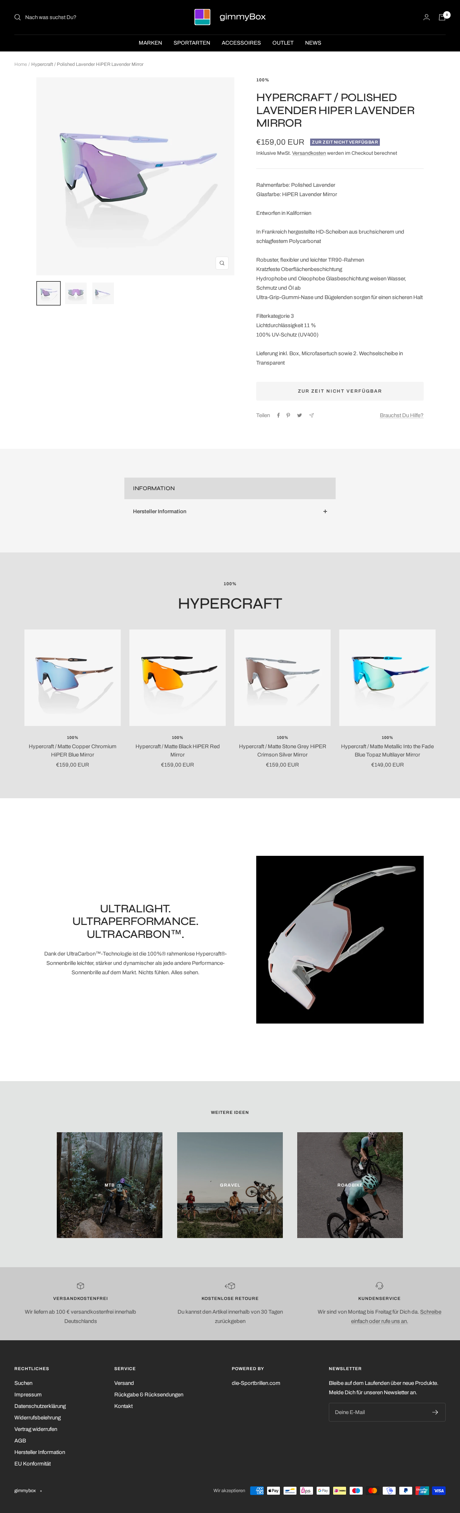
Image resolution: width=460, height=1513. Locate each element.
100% (263, 79)
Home (20, 64)
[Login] (426, 17)
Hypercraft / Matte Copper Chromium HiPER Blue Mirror (72, 751)
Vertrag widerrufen (35, 1429)
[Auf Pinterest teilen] (288, 415)
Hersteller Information (160, 511)
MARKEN (150, 43)
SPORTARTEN (192, 43)
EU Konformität (32, 1464)
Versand (124, 1383)
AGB (20, 1441)
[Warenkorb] (442, 17)
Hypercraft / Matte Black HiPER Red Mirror (177, 751)
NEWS (313, 43)
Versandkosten (309, 153)
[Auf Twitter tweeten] (299, 415)
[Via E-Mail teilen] (311, 415)
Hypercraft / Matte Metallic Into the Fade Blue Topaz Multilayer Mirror (387, 751)
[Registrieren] (435, 1412)
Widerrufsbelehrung (37, 1418)
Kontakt (123, 1406)
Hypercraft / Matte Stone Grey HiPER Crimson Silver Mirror (282, 751)
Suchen (23, 1383)
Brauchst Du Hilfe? (402, 415)
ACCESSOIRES (241, 43)
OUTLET (283, 43)
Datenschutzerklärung (40, 1406)
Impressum (28, 1394)
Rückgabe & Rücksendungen (148, 1394)
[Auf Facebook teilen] (278, 415)
